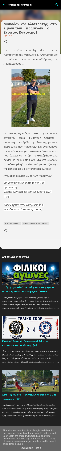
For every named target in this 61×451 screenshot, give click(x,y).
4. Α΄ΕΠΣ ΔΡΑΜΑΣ (12, 223)
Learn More (27, 448)
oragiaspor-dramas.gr (20, 4)
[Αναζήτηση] (57, 4)
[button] (5, 42)
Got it (38, 448)
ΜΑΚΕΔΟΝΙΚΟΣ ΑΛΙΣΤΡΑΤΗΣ (35, 223)
